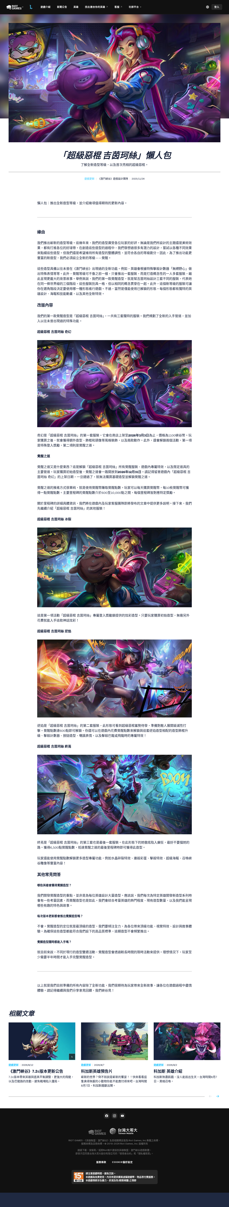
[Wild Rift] (31, 7)
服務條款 (101, 1162)
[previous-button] (210, 1096)
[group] (114, 1055)
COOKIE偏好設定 (122, 1162)
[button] (89, 179)
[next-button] (217, 1096)
